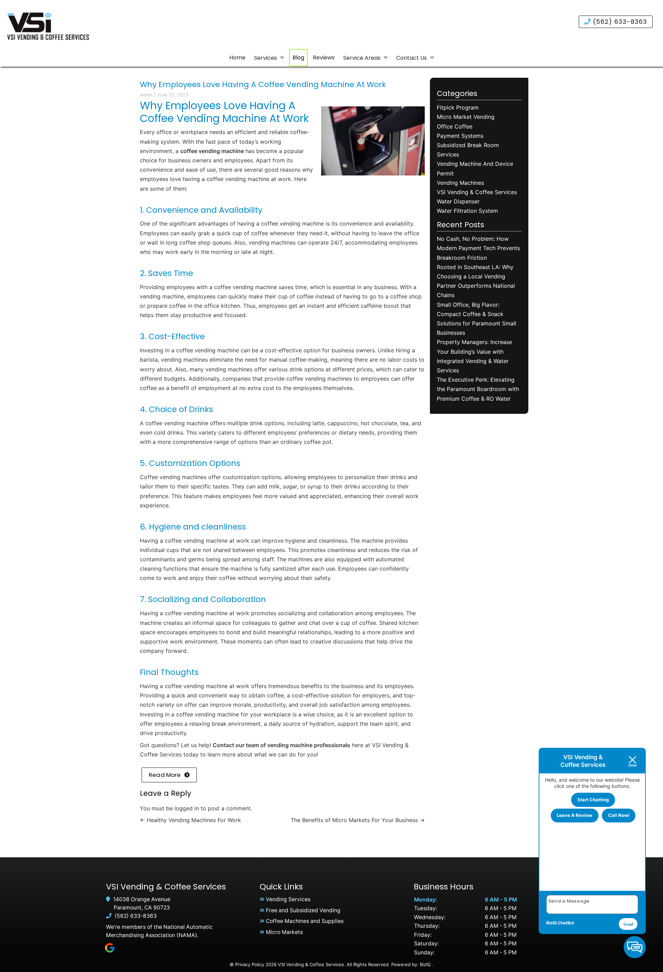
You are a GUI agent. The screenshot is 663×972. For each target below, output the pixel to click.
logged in (186, 808)
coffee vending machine (212, 150)
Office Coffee (454, 126)
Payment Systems (460, 135)
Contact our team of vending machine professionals (281, 745)
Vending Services (288, 899)
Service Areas (362, 58)
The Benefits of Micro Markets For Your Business (358, 820)
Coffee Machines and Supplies (305, 921)
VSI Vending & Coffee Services (477, 192)
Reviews (324, 57)
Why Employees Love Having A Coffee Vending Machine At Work (263, 84)
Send (628, 924)
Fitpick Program (458, 107)
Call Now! (619, 815)
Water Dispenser (458, 201)
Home (237, 57)
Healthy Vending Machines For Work (190, 820)
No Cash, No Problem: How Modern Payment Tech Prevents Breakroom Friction (478, 248)
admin (146, 94)
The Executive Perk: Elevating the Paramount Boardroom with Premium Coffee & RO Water (478, 389)
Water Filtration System (467, 210)
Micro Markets (284, 932)
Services (265, 58)
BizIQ (425, 964)
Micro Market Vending (465, 116)
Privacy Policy (249, 964)
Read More (165, 775)
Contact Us (411, 58)
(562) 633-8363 (619, 21)
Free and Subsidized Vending (303, 910)
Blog (298, 57)
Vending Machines (460, 182)
